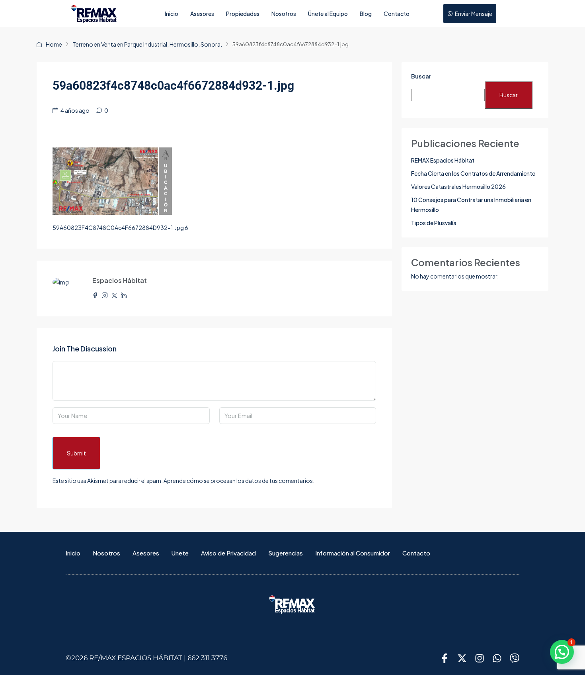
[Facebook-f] (444, 658)
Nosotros (283, 13)
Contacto (397, 13)
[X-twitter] (462, 658)
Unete (180, 553)
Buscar (421, 76)
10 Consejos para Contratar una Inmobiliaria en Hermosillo (471, 204)
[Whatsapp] (497, 658)
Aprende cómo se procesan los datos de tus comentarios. (239, 480)
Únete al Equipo (328, 13)
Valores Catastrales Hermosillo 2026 (458, 186)
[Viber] (514, 658)
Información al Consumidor (352, 553)
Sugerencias (285, 553)
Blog (366, 13)
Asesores (202, 13)
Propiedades (242, 13)
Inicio (171, 13)
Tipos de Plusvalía (433, 222)
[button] (562, 652)
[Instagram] (479, 658)
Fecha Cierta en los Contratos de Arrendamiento (473, 173)
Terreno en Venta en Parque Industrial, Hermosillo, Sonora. (147, 44)
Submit (76, 453)
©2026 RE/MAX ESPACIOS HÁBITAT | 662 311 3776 (146, 658)
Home (54, 44)
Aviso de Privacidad (228, 553)
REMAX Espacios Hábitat (442, 160)
